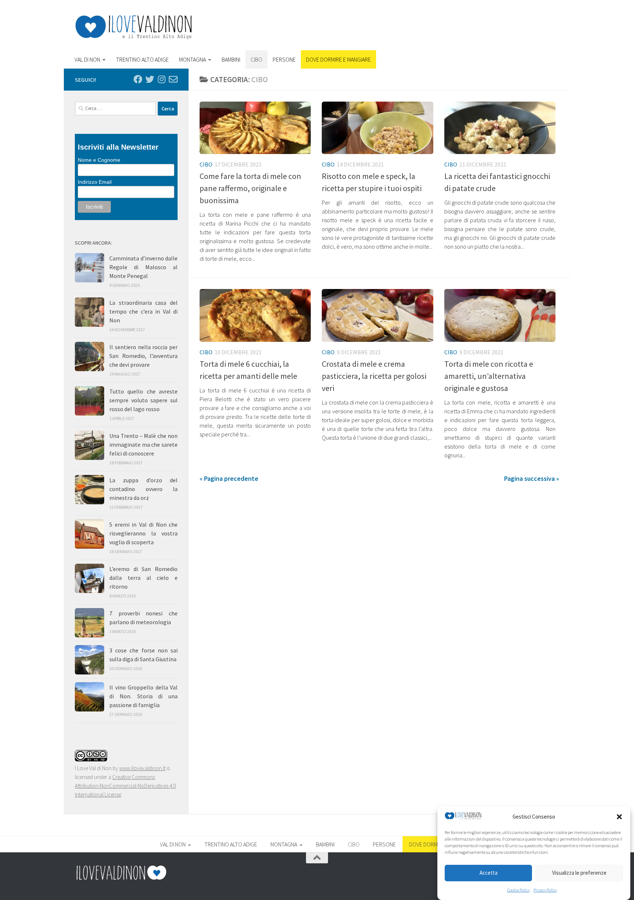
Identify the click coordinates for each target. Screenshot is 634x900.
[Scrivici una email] (173, 79)
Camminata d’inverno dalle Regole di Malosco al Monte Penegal (143, 267)
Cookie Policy (518, 890)
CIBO (256, 59)
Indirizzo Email (95, 182)
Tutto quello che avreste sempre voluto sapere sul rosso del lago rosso (143, 400)
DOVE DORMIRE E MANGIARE (338, 59)
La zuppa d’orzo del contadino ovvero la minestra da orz (143, 488)
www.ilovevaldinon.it (142, 768)
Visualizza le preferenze (579, 873)
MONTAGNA (192, 59)
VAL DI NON (87, 59)
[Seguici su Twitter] (149, 79)
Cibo (206, 164)
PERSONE (284, 59)
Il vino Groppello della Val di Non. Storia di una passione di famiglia (143, 696)
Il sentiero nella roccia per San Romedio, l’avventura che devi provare (143, 355)
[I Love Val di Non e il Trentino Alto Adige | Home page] (133, 27)
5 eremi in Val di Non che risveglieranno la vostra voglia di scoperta (143, 533)
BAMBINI (231, 59)
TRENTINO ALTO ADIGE (142, 59)
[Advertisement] (425, 27)
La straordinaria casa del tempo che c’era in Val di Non (143, 311)
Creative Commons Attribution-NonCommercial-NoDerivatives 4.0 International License (125, 785)
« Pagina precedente (229, 478)
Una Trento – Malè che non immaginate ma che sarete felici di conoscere (143, 444)
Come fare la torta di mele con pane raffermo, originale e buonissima (250, 188)
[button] (619, 816)
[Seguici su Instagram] (161, 79)
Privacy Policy (545, 890)
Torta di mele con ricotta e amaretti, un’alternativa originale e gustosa (488, 376)
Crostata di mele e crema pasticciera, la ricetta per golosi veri (374, 376)
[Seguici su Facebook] (138, 79)
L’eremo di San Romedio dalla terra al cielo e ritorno (143, 577)
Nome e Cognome (99, 160)
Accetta (489, 873)
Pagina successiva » (531, 478)
